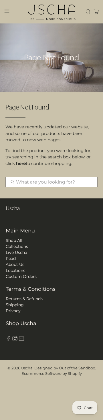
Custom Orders (21, 276)
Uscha (27, 368)
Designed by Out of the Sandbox (64, 368)
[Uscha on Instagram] (14, 339)
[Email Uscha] (21, 339)
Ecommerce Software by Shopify (51, 373)
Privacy (13, 310)
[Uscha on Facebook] (8, 339)
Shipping (15, 304)
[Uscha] (51, 11)
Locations (15, 270)
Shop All (14, 240)
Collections (17, 246)
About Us (15, 264)
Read (11, 258)
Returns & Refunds (24, 298)
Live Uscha (16, 252)
